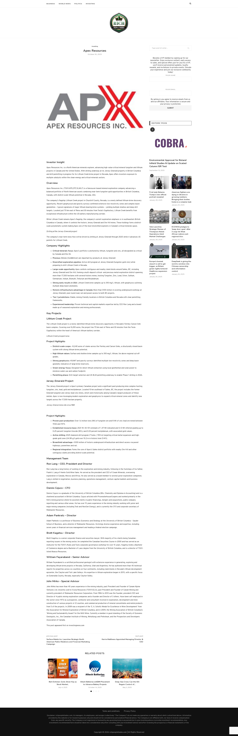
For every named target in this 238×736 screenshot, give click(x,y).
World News (65, 4)
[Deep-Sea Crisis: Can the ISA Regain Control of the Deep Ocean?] (127, 668)
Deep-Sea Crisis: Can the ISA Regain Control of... (127, 683)
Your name (170, 75)
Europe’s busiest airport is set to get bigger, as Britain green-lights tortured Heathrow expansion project (158, 267)
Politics (78, 4)
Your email (170, 89)
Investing (90, 4)
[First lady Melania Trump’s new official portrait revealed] (159, 182)
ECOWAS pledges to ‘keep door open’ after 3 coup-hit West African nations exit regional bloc (181, 232)
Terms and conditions (111, 711)
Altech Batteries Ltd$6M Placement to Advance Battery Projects (95, 683)
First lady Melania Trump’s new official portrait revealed (157, 194)
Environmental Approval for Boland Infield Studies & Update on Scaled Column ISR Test (167, 163)
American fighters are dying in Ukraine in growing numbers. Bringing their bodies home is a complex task (181, 197)
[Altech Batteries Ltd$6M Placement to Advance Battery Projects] (95, 668)
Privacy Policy (130, 711)
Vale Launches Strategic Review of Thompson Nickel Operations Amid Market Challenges (157, 232)
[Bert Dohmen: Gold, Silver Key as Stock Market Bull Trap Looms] (63, 668)
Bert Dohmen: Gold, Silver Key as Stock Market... (63, 683)
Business (50, 4)
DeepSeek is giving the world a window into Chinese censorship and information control (181, 266)
